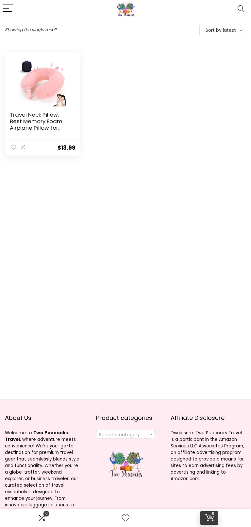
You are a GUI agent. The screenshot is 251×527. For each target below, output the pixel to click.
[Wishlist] (125, 518)
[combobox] (125, 434)
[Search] (241, 8)
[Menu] (8, 8)
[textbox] (125, 434)
